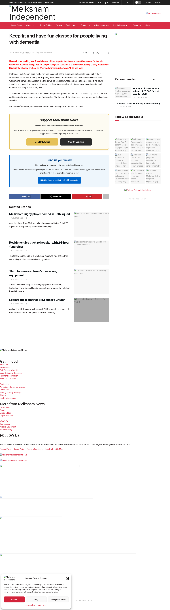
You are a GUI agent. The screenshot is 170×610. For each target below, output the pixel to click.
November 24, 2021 (141, 97)
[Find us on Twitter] (127, 2)
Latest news (26, 53)
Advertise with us (101, 25)
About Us (30, 25)
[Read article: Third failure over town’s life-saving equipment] (91, 281)
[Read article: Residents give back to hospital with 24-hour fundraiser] (91, 253)
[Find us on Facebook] (124, 2)
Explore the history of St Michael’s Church (37, 299)
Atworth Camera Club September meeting (138, 103)
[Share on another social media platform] (106, 196)
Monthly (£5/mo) (42, 142)
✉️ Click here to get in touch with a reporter (59, 180)
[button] (67, 578)
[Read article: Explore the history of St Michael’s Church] (91, 310)
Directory (137, 25)
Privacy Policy (41, 605)
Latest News (16, 25)
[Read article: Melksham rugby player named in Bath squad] (91, 224)
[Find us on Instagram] (131, 2)
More (147, 25)
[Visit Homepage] (34, 13)
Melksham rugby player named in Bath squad (39, 214)
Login (148, 2)
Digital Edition (46, 25)
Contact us (85, 25)
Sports (59, 25)
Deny (36, 599)
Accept (14, 599)
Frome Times (49, 2)
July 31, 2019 (14, 53)
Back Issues (71, 25)
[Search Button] (160, 25)
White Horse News (35, 2)
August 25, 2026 (16, 218)
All (154, 79)
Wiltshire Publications (17, 2)
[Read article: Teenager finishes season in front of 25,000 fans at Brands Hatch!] (123, 92)
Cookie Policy (30, 605)
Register (157, 2)
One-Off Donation (76, 142)
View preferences (58, 599)
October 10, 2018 (124, 107)
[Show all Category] (159, 79)
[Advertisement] (85, 334)
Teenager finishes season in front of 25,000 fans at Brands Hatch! (146, 91)
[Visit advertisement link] (153, 13)
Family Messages (120, 25)
